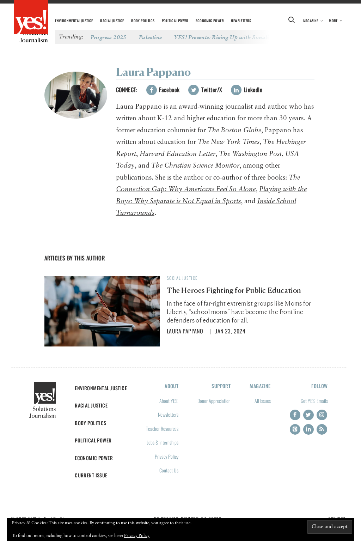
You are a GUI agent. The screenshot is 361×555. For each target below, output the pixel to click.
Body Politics (142, 20)
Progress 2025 (109, 37)
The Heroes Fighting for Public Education (234, 290)
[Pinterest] (295, 429)
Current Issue (91, 475)
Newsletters (241, 20)
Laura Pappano (185, 331)
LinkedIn (252, 89)
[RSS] (322, 429)
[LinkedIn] (308, 429)
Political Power (175, 20)
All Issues (263, 400)
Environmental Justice (74, 20)
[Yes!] (31, 17)
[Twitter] (308, 415)
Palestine (150, 37)
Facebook (169, 89)
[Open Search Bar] (292, 21)
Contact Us (168, 470)
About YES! (168, 400)
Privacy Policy (166, 456)
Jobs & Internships (162, 442)
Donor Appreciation (214, 400)
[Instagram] (322, 415)
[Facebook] (295, 415)
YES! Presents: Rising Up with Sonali (221, 37)
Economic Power (210, 20)
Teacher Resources (162, 428)
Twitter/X (211, 89)
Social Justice (182, 278)
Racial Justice (112, 20)
